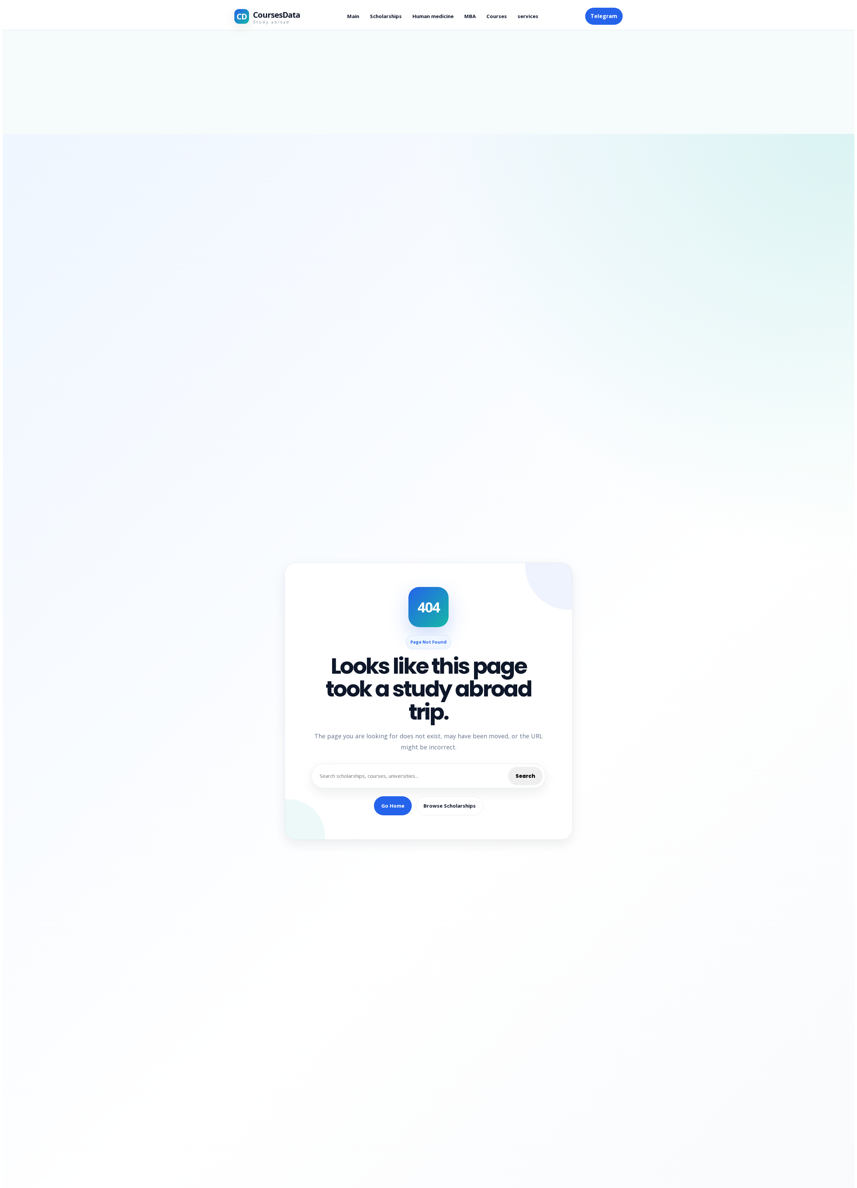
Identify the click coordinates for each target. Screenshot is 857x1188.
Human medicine (433, 16)
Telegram (604, 16)
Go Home (392, 805)
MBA (470, 16)
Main (353, 16)
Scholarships (386, 16)
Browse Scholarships (449, 805)
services (528, 16)
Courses (496, 16)
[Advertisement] (428, 82)
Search (525, 775)
